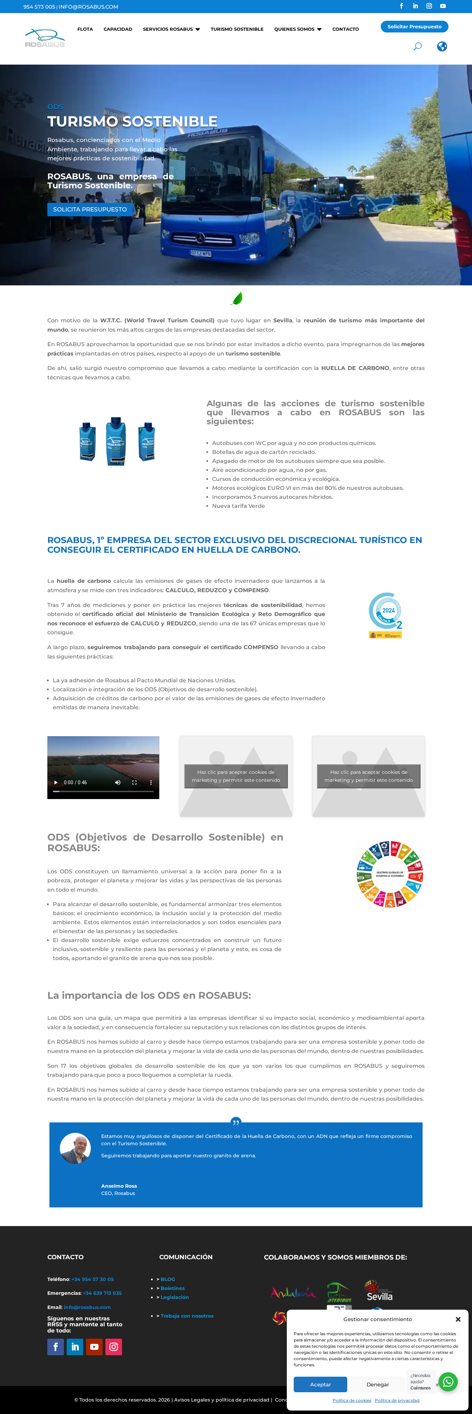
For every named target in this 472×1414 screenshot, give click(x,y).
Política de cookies (352, 1400)
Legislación (173, 1297)
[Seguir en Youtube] (443, 5)
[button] (458, 1319)
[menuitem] (82, 26)
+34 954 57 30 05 (93, 1279)
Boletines (171, 1288)
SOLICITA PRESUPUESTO (90, 209)
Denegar (378, 1384)
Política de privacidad (397, 1400)
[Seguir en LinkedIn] (415, 5)
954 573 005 (39, 6)
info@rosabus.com (88, 6)
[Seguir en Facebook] (401, 5)
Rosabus (124, 1193)
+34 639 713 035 (102, 1293)
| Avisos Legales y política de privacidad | (221, 1400)
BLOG (166, 1279)
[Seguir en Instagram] (429, 5)
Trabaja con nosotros (185, 1316)
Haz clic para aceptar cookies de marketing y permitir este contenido (236, 776)
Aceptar (320, 1384)
